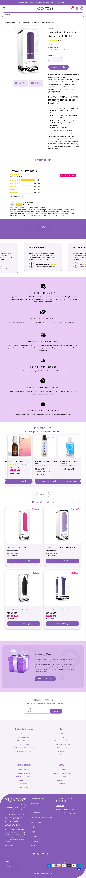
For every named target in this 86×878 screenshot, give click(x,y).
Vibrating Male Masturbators (62, 744)
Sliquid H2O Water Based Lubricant (69, 462)
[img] (20, 203)
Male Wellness (24, 770)
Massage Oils (24, 737)
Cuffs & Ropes (62, 780)
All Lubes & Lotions (24, 751)
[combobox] (43, 14)
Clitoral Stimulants (24, 741)
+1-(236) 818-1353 (68, 813)
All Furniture (62, 770)
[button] (4, 8)
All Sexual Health (24, 787)
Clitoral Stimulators (62, 741)
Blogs (33, 832)
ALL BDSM (62, 784)
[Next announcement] (82, 2)
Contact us (60, 806)
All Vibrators (62, 737)
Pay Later (34, 841)
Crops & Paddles (62, 777)
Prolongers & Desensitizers (24, 748)
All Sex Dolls (62, 751)
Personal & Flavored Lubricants (23, 734)
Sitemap (34, 836)
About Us (34, 803)
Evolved (51, 28)
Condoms (23, 784)
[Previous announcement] (4, 2)
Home (7, 22)
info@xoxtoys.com (67, 810)
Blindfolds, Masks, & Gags (62, 773)
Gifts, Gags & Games (23, 777)
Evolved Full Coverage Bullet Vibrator (59, 610)
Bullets (19, 22)
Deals (33, 846)
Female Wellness (24, 773)
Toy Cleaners (24, 744)
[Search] (82, 14)
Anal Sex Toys (62, 748)
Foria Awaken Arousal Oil (18, 461)
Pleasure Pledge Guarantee (41, 817)
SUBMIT (56, 711)
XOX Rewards (36, 822)
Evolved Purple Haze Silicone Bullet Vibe (60, 547)
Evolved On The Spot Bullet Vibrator (20, 610)
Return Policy (36, 813)
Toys (13, 22)
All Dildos (62, 734)
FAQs (33, 827)
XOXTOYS (49, 873)
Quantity (51, 56)
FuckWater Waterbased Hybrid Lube (46, 462)
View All (43, 494)
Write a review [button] (68, 175)
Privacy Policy (36, 808)
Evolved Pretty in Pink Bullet (17, 547)
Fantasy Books (24, 780)
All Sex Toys (62, 755)
